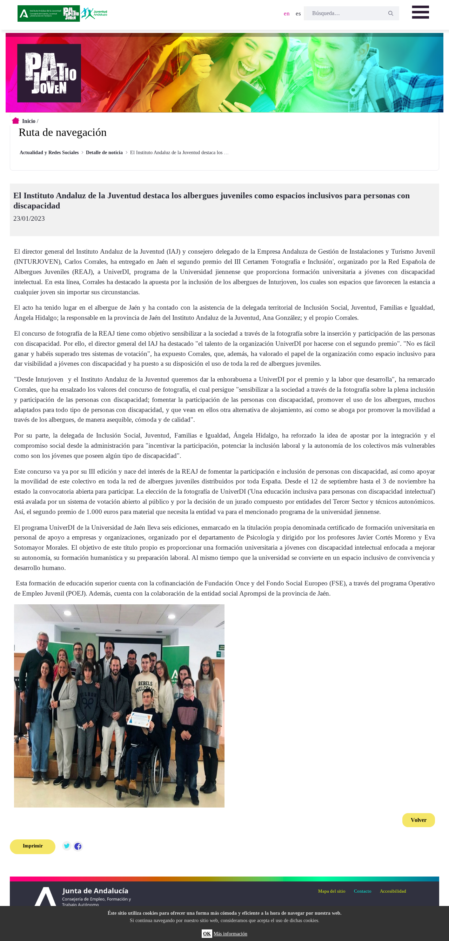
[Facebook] (77, 847)
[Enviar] (390, 13)
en (287, 13)
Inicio (28, 121)
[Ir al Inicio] (63, 16)
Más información (230, 933)
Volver (419, 820)
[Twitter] (66, 847)
